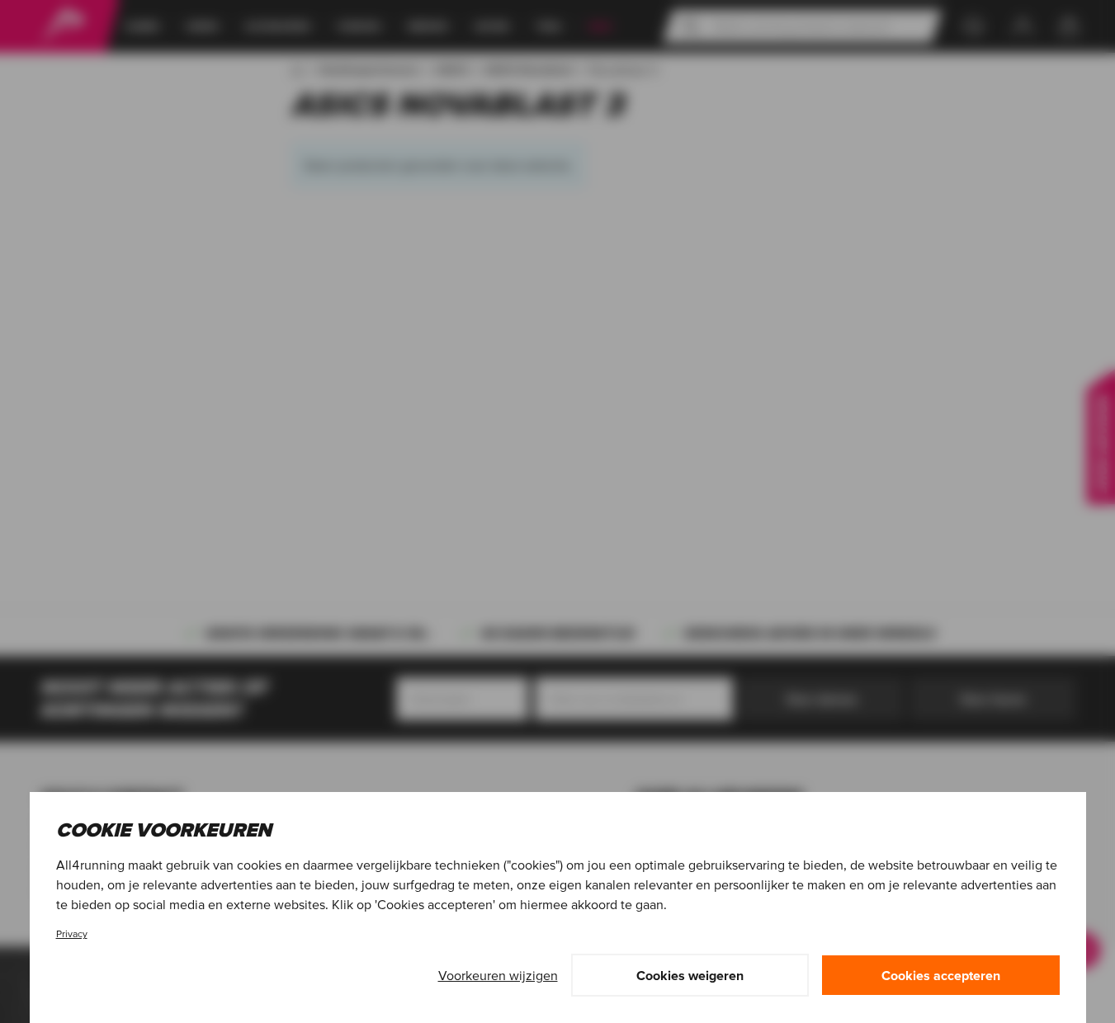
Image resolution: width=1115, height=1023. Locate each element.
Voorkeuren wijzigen (498, 975)
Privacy (71, 933)
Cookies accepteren (940, 975)
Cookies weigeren (690, 975)
